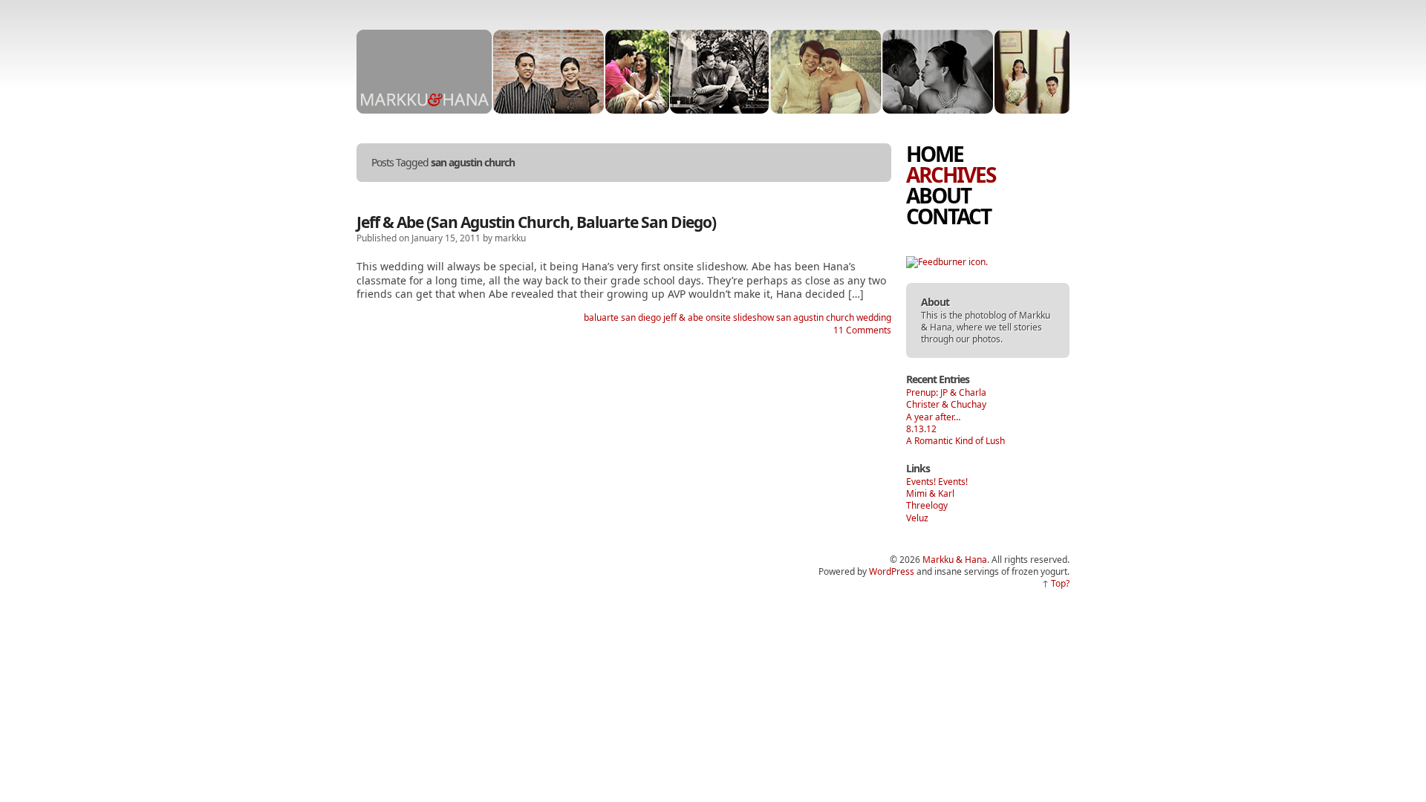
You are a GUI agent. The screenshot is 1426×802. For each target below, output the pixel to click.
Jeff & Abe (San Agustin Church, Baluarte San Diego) (536, 222)
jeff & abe (683, 317)
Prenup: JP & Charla (946, 392)
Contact (948, 216)
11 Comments (862, 330)
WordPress (891, 571)
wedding (873, 317)
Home (934, 154)
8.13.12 (921, 429)
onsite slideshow (740, 317)
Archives (950, 174)
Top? (1060, 583)
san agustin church (815, 317)
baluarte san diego (622, 317)
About (938, 195)
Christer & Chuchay (946, 404)
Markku (1034, 315)
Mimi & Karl (930, 493)
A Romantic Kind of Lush (955, 440)
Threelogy (927, 505)
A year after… (933, 417)
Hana (941, 327)
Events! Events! (937, 481)
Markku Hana (424, 72)
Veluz (917, 518)
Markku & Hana (954, 559)
